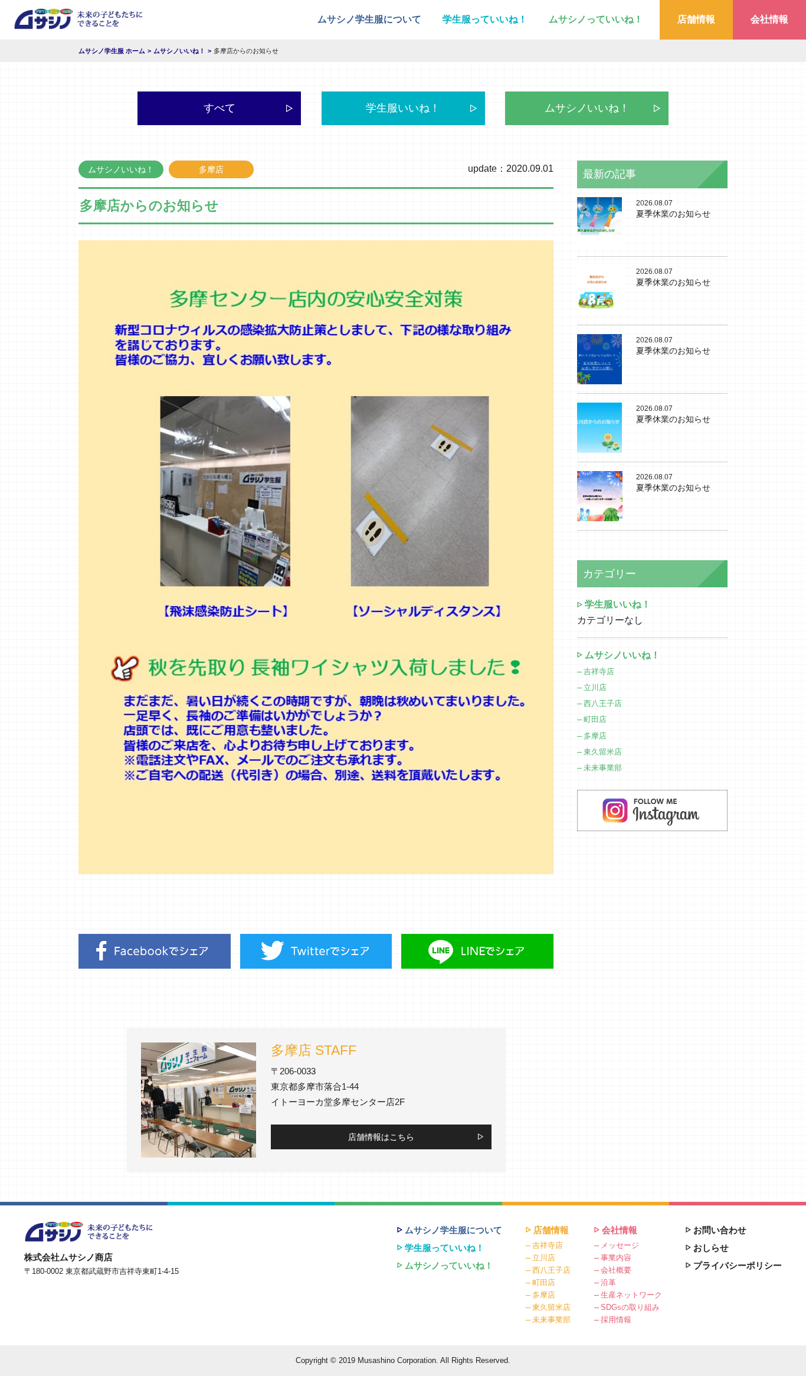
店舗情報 (696, 19)
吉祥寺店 (599, 671)
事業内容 (616, 1257)
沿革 (608, 1282)
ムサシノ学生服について (369, 19)
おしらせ (711, 1248)
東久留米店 (603, 751)
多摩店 (595, 735)
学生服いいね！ (403, 108)
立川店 (595, 687)
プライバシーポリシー (737, 1265)
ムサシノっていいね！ (596, 19)
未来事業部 (603, 767)
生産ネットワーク (631, 1294)
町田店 (595, 719)
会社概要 (616, 1270)
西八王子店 (603, 703)
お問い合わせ (719, 1230)
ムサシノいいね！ (587, 108)
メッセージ (620, 1245)
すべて (219, 108)
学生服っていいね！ (485, 19)
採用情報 (616, 1319)
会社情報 (769, 19)
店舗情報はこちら (381, 1137)
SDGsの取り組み (630, 1307)
